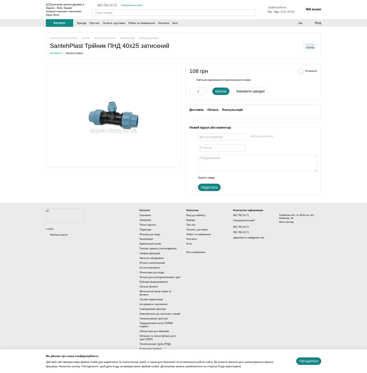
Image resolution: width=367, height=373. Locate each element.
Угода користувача (229, 366)
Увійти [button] (199, 80)
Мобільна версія (58, 234)
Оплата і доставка (114, 22)
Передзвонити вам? (132, 5)
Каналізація (146, 239)
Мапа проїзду (286, 222)
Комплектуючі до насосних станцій (160, 313)
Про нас (94, 22)
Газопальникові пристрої (154, 318)
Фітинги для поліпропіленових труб (160, 277)
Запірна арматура (150, 253)
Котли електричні (150, 267)
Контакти (163, 22)
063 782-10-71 (107, 5)
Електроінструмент (151, 348)
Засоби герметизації (151, 299)
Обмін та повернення (141, 22)
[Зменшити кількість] (192, 91)
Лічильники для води (152, 272)
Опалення (145, 215)
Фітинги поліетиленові (152, 262)
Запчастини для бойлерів (154, 331)
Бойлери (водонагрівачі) (153, 281)
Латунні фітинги (149, 286)
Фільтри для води (150, 234)
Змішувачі (145, 220)
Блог (175, 22)
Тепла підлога (148, 224)
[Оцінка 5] (245, 177)
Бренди (81, 22)
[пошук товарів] (252, 13)
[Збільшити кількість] (204, 91)
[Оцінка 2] (227, 177)
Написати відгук (74, 53)
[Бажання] (292, 23)
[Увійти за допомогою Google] (277, 136)
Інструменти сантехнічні (153, 304)
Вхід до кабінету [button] (195, 215)
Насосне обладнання (152, 258)
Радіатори (145, 229)
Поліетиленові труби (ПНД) (155, 344)
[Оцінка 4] (239, 177)
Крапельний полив (150, 243)
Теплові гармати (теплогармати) (158, 248)
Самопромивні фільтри (153, 309)
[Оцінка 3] (233, 177)
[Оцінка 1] (221, 177)
